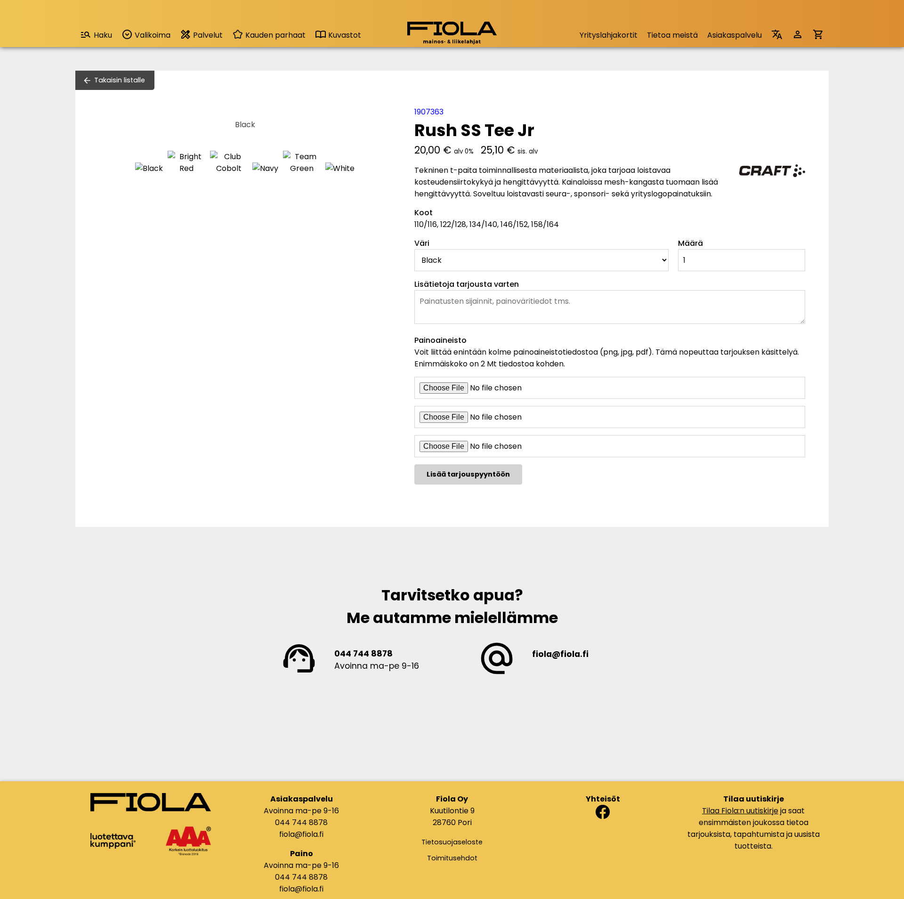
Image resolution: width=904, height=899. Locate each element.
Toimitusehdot (452, 858)
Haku (103, 35)
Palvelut (207, 35)
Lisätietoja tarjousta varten (466, 284)
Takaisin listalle (119, 80)
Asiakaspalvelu (734, 35)
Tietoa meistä (672, 35)
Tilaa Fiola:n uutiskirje (740, 810)
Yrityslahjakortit (609, 35)
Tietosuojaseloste (452, 842)
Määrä (690, 243)
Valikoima (151, 35)
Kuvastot (343, 35)
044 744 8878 (363, 653)
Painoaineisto (440, 340)
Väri (421, 243)
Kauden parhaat (274, 35)
